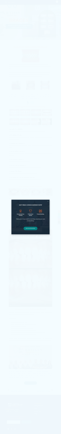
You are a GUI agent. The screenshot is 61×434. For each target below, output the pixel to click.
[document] (30, 217)
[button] (47, 201)
